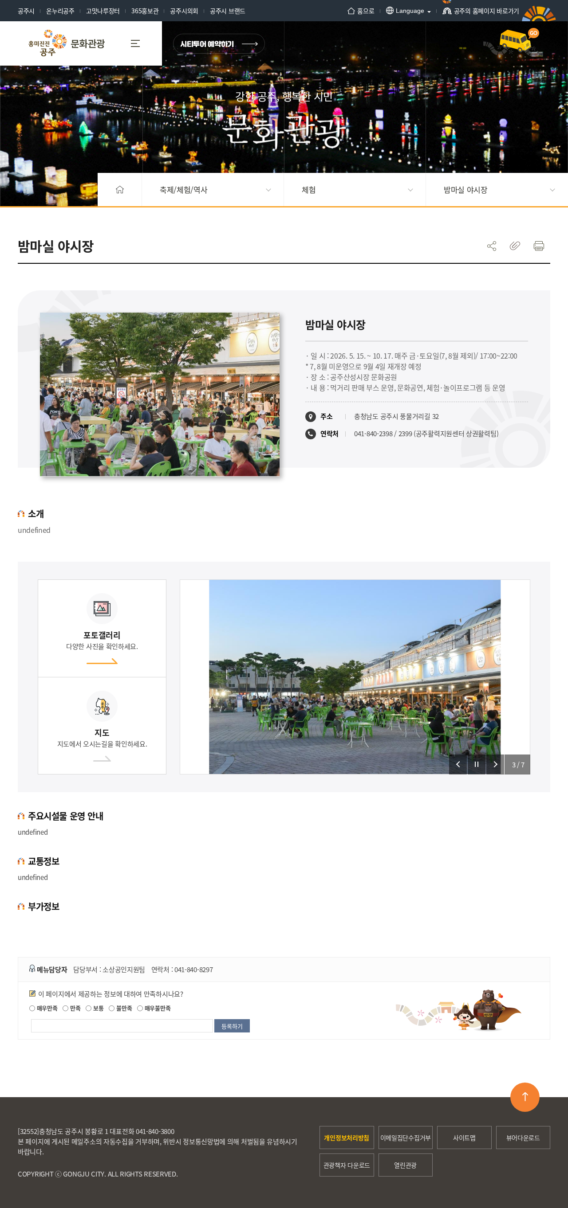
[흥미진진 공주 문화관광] (66, 43)
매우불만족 (156, 1008)
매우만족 (46, 1008)
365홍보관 (144, 10)
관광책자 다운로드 (346, 1165)
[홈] (120, 189)
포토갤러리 (102, 640)
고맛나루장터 (103, 10)
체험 (309, 189)
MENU (138, 43)
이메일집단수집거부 (405, 1137)
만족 (74, 1008)
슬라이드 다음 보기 (495, 764)
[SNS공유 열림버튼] (491, 245)
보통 (97, 1008)
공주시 (26, 10)
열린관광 (405, 1165)
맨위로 (525, 1097)
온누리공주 (60, 10)
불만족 (123, 1008)
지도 (102, 738)
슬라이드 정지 (476, 764)
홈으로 (365, 10)
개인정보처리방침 (346, 1137)
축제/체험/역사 (183, 189)
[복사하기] (515, 245)
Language (410, 10)
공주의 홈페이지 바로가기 (486, 10)
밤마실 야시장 (466, 189)
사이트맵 (464, 1137)
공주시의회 (184, 10)
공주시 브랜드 (227, 10)
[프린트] (538, 245)
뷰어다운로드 (523, 1137)
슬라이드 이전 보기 (458, 764)
